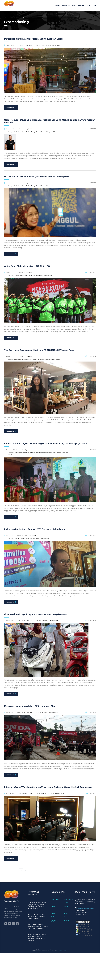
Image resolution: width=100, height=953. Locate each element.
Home (57, 5)
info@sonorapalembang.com (85, 908)
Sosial (53, 913)
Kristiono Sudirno (63, 950)
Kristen (53, 910)
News (74, 5)
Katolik (66, 906)
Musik (65, 910)
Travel (65, 917)
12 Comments (92, 449)
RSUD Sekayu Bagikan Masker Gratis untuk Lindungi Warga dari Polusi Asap (38, 926)
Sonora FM (66, 5)
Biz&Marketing (68, 899)
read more (10, 107)
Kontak (81, 5)
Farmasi (53, 903)
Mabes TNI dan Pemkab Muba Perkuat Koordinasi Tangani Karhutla (36, 916)
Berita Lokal (55, 899)
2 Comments (92, 793)
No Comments (92, 183)
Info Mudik (67, 903)
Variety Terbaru (53, 921)
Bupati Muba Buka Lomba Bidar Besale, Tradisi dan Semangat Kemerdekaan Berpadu (37, 937)
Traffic (53, 917)
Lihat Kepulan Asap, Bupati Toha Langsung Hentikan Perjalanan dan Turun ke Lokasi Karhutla (37, 905)
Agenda (66, 920)
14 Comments (92, 45)
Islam (53, 906)
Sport (65, 913)
